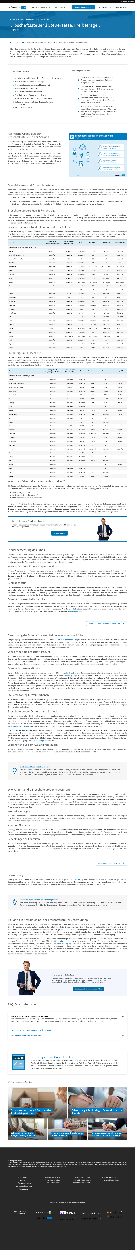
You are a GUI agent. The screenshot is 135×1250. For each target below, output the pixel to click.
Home (12, 19)
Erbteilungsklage (70, 675)
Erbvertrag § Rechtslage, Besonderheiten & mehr (97, 1111)
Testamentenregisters (39, 740)
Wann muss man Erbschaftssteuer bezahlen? (30, 1016)
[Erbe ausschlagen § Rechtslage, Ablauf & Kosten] (67, 1129)
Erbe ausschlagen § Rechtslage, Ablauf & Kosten (67, 1134)
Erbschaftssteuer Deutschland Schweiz (30, 95)
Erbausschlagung (64, 943)
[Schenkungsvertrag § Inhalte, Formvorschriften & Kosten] (107, 1129)
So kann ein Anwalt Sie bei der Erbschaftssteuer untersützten (34, 103)
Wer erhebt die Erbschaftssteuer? (28, 92)
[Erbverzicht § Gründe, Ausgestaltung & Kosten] (27, 1129)
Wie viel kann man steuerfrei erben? (26, 1035)
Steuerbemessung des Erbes (26, 88)
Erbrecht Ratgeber (40, 7)
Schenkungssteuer (74, 611)
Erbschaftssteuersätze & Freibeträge (29, 81)
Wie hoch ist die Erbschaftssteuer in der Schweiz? (32, 1030)
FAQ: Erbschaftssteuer (24, 107)
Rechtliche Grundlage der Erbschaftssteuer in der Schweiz (38, 78)
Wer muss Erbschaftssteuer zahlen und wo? (32, 85)
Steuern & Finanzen (25, 19)
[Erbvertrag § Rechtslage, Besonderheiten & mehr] (97, 1102)
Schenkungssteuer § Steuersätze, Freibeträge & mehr (32, 1111)
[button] (67, 1014)
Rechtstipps (60, 7)
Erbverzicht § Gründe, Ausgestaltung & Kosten (23, 1134)
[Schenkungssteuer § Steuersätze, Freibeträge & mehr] (37, 1102)
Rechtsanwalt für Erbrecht (18, 726)
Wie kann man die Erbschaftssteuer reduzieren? (34, 98)
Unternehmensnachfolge (67, 640)
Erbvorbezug (78, 879)
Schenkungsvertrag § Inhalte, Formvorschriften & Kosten (107, 1134)
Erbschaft (32, 770)
